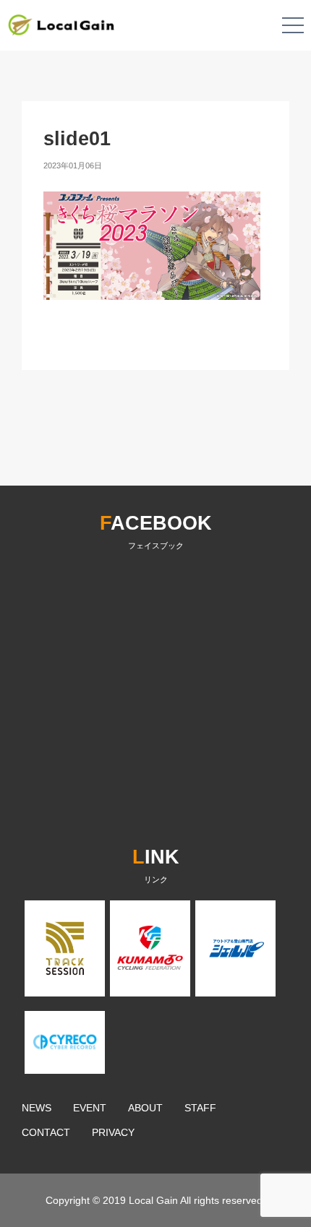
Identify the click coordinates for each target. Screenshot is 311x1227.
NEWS (36, 1108)
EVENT (89, 1108)
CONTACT (46, 1132)
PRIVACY (113, 1132)
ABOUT (145, 1108)
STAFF (200, 1108)
